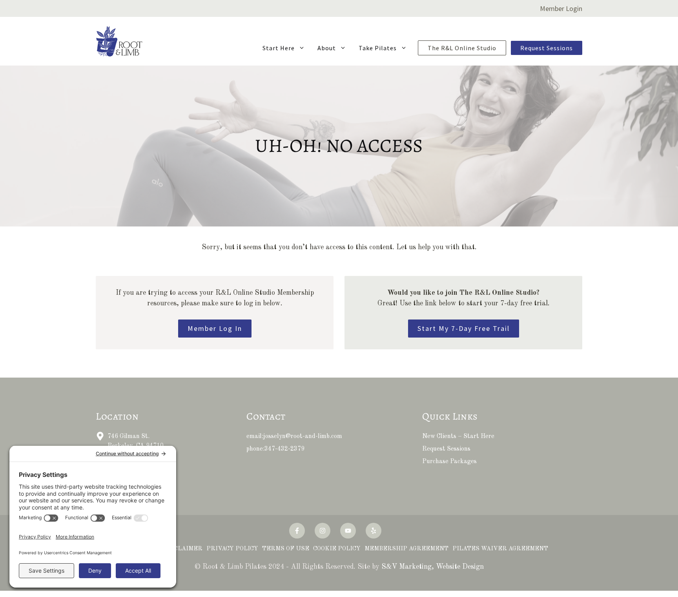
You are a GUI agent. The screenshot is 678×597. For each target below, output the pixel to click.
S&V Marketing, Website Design (432, 566)
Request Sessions (546, 48)
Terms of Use (285, 549)
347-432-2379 (284, 449)
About (326, 48)
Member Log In (215, 328)
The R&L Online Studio (462, 48)
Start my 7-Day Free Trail (463, 328)
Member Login (561, 8)
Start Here (278, 48)
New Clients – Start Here (458, 436)
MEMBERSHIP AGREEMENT (406, 549)
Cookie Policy (337, 549)
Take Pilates (378, 48)
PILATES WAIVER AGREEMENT (500, 549)
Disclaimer (182, 549)
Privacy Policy (232, 549)
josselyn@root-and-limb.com (302, 436)
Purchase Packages (449, 461)
